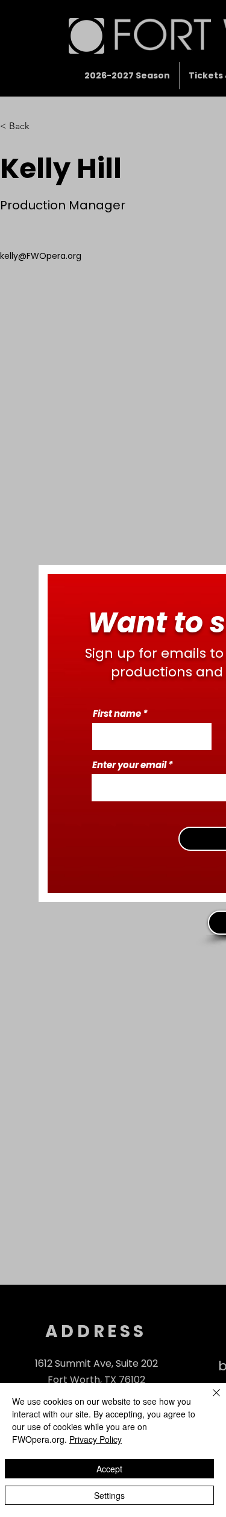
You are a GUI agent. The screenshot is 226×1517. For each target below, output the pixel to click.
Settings (109, 1495)
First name (117, 713)
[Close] (209, 1399)
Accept (109, 1469)
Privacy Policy (95, 1439)
